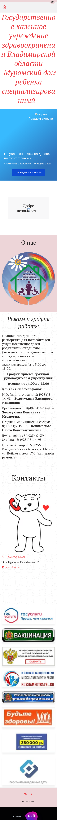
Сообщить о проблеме (29, 172)
